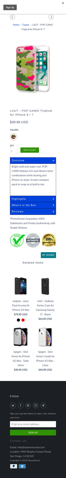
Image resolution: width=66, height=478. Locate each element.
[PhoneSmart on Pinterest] (28, 405)
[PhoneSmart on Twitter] (13, 405)
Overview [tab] (18, 160)
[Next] (51, 17)
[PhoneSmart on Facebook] (21, 405)
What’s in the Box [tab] (24, 205)
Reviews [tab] (17, 211)
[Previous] (13, 17)
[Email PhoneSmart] (43, 405)
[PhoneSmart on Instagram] (36, 405)
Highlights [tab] (19, 199)
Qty (12, 146)
